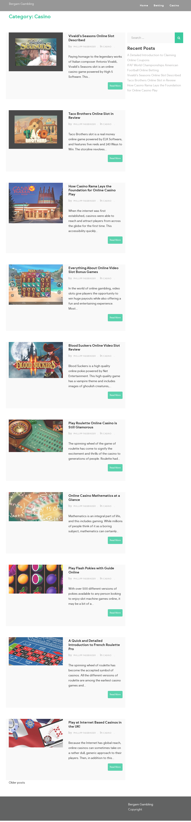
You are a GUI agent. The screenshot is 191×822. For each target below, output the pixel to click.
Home (144, 5)
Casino (174, 5)
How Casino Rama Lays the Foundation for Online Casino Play (92, 190)
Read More (115, 86)
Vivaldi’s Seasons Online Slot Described (154, 75)
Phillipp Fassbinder (84, 47)
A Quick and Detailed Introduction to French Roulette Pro (94, 645)
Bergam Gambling (21, 3)
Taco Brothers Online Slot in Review (151, 80)
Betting (159, 5)
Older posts (17, 782)
